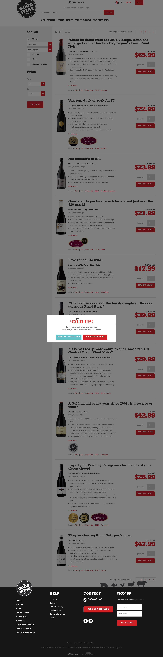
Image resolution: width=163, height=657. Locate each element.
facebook (85, 621)
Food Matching (55, 610)
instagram (90, 621)
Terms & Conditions (57, 614)
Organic (20, 621)
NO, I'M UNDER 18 (95, 337)
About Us (53, 599)
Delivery (53, 603)
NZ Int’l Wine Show (25, 633)
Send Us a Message (98, 609)
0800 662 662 (96, 600)
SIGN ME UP (127, 623)
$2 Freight (21, 617)
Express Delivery (56, 606)
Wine (19, 601)
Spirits (19, 605)
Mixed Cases (22, 613)
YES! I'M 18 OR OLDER (69, 337)
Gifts (18, 609)
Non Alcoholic (23, 629)
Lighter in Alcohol (25, 625)
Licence (53, 617)
